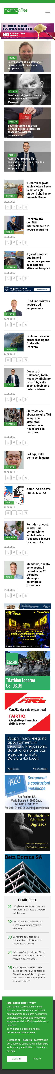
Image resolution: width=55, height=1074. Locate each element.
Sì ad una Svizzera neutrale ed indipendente (38, 304)
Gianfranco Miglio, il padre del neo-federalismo (25, 97)
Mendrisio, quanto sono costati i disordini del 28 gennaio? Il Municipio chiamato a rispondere (38, 574)
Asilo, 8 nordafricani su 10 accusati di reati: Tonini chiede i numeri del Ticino (26, 162)
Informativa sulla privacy (21, 1032)
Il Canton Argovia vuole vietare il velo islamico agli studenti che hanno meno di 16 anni (39, 190)
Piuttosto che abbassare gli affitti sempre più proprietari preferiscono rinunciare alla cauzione (39, 421)
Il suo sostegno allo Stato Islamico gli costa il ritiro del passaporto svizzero (24, 128)
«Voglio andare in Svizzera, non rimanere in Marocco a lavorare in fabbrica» (29, 909)
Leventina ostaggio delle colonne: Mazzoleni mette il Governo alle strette (27, 940)
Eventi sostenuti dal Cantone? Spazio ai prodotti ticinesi (25, 64)
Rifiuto (37, 1059)
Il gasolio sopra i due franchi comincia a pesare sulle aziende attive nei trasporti (38, 261)
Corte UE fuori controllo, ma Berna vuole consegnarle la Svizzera (27, 925)
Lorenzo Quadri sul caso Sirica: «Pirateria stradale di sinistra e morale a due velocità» (29, 955)
